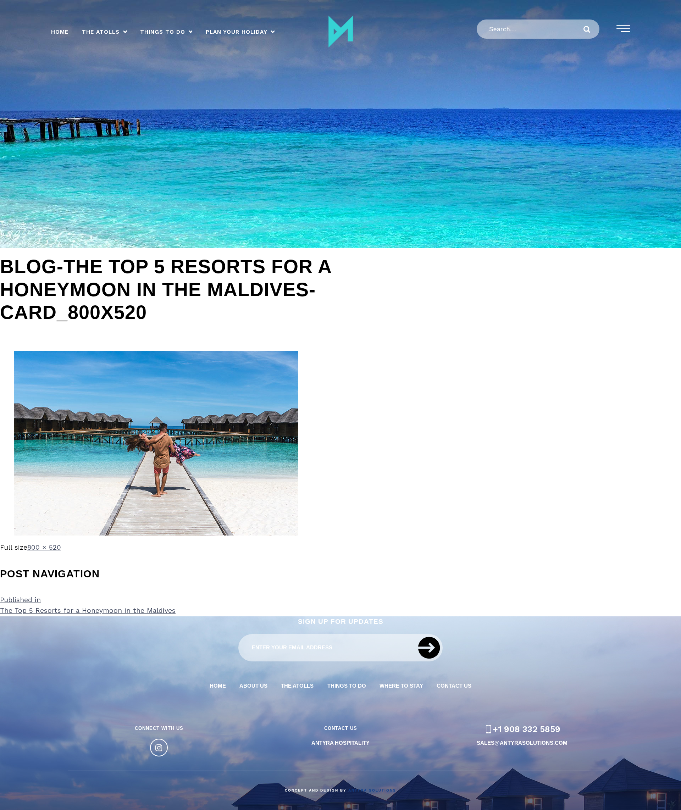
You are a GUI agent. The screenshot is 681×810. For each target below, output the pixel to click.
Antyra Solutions (372, 790)
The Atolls (101, 32)
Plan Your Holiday (236, 32)
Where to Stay (401, 686)
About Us (253, 686)
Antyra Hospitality (340, 743)
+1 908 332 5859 (526, 729)
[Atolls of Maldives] (340, 31)
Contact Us (454, 686)
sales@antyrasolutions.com (522, 743)
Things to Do (162, 32)
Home (59, 32)
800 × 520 (44, 547)
